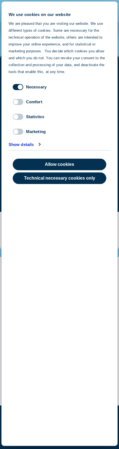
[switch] (18, 102)
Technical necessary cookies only (59, 178)
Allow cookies (59, 164)
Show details (21, 144)
